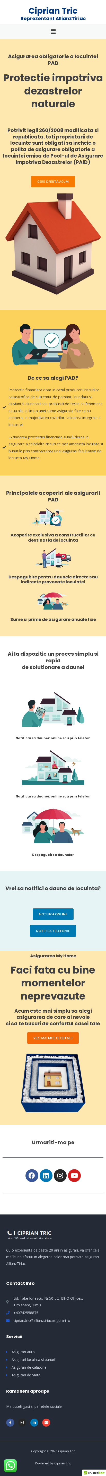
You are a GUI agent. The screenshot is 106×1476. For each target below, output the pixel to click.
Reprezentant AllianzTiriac (53, 18)
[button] (53, 181)
